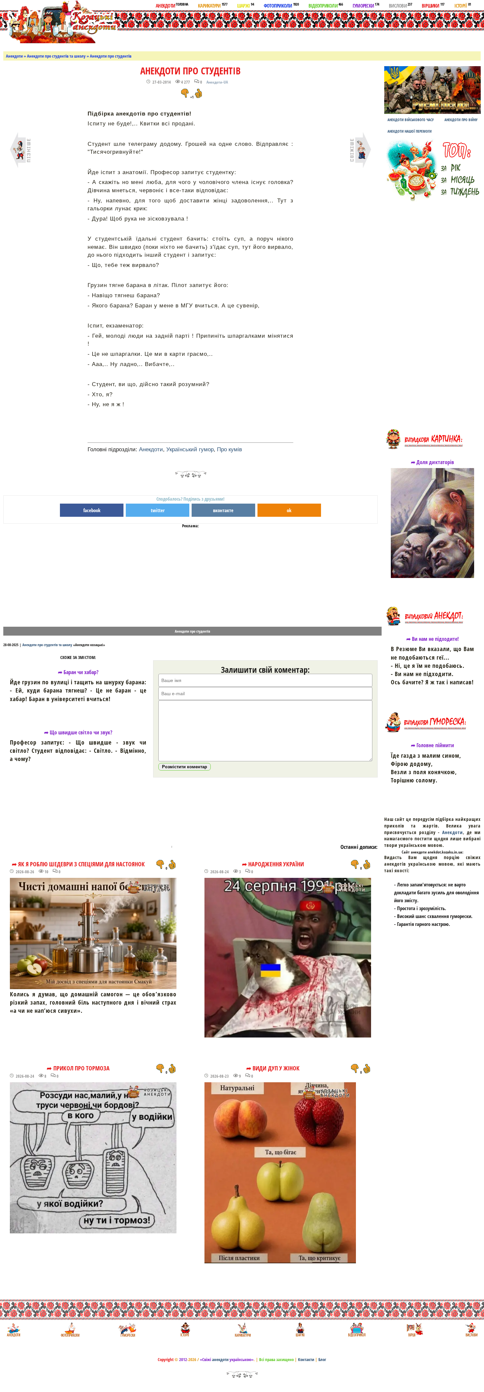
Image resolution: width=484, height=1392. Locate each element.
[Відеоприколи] (356, 1330)
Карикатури (212, 5)
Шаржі (245, 5)
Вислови (400, 5)
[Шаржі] (299, 1330)
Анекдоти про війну (460, 119)
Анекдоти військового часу (411, 119)
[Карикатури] (242, 1330)
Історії (462, 5)
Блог (322, 1359)
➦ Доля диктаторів (432, 462)
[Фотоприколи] (70, 1330)
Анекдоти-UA (217, 82)
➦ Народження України (273, 864)
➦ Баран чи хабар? (78, 672)
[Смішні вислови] (471, 1330)
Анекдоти (172, 5)
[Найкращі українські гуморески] (127, 1330)
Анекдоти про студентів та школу (56, 56)
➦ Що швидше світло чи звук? (78, 732)
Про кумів (229, 449)
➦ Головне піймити (432, 745)
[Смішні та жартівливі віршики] (414, 1330)
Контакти (306, 1359)
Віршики (433, 5)
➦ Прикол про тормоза (78, 1068)
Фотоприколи (281, 5)
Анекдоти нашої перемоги (410, 131)
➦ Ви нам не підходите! (432, 639)
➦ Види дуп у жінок (273, 1068)
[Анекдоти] (60, 22)
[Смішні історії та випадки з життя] (184, 1330)
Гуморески (366, 5)
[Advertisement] (266, 29)
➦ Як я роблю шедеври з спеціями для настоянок (78, 864)
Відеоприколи (326, 5)
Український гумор (190, 449)
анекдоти (220, 1359)
